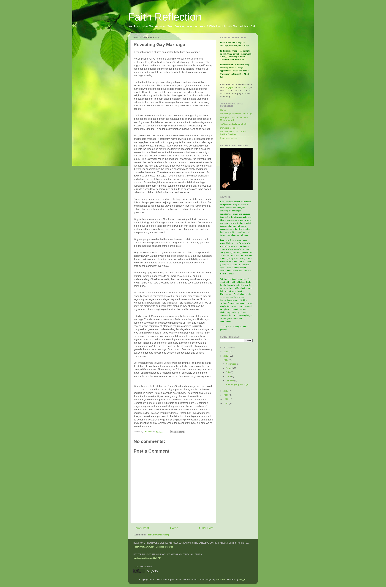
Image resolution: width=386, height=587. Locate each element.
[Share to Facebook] (180, 431)
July (228, 372)
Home (174, 528)
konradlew (221, 579)
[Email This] (171, 431)
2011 (226, 399)
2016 (226, 351)
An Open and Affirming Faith (233, 124)
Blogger (242, 579)
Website (245, 87)
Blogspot (229, 87)
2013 (226, 391)
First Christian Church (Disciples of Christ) (153, 547)
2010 (226, 403)
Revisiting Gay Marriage (237, 384)
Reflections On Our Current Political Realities (233, 132)
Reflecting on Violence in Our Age (236, 113)
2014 (226, 360)
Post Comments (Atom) (158, 534)
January (230, 380)
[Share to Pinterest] (183, 431)
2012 (226, 395)
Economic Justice (228, 138)
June (228, 376)
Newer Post (141, 528)
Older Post (206, 528)
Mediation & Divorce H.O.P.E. (147, 558)
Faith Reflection (165, 17)
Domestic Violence (229, 128)
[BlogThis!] (174, 431)
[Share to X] (177, 431)
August (229, 368)
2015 (226, 356)
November (231, 364)
